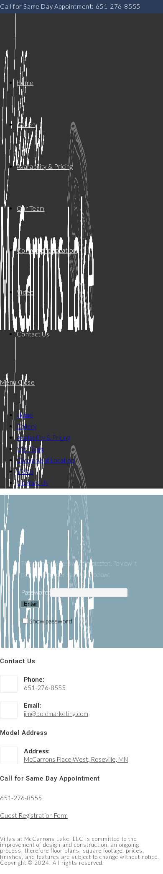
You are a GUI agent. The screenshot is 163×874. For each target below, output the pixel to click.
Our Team (30, 449)
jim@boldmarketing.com (56, 713)
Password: (35, 592)
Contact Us (32, 482)
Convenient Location (45, 460)
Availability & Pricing (43, 437)
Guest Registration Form (34, 815)
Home (25, 415)
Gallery (26, 426)
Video (25, 471)
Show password (50, 621)
